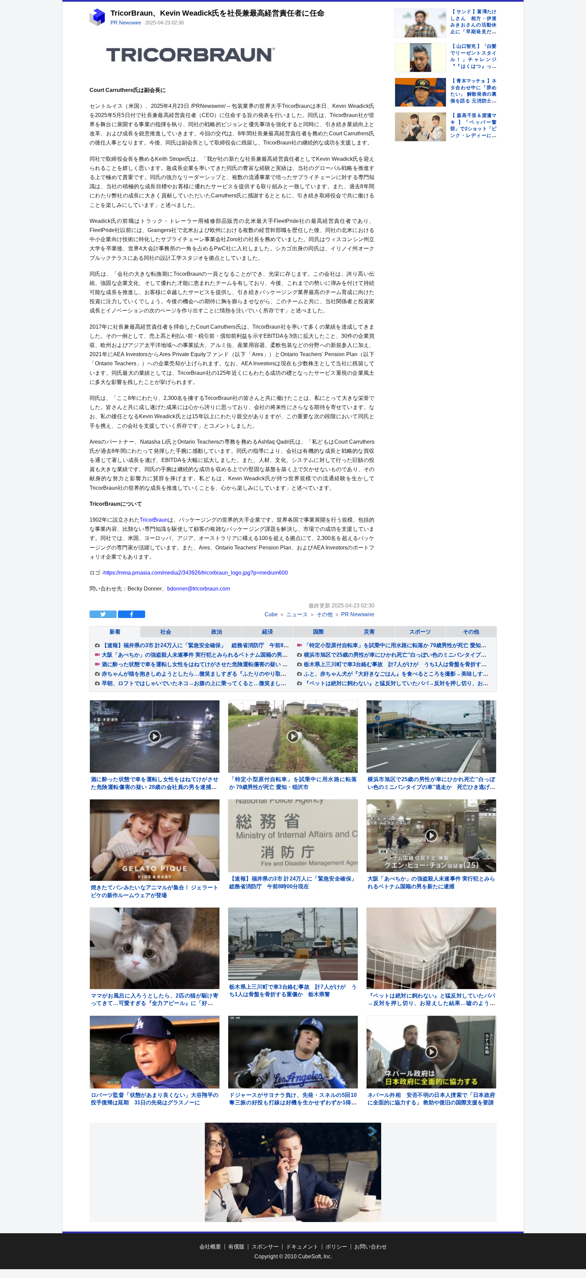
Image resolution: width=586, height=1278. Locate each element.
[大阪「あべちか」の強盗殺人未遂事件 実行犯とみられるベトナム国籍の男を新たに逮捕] (431, 835)
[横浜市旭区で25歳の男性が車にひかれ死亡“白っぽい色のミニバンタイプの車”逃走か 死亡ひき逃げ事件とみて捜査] (431, 736)
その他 (471, 632)
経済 (267, 632)
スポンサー (265, 1247)
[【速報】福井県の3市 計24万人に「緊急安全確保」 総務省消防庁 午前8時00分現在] (293, 835)
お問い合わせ (370, 1247)
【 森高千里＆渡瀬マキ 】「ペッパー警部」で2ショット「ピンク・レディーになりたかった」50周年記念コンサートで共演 (473, 135)
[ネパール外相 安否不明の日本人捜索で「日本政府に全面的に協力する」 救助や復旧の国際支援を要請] (431, 1052)
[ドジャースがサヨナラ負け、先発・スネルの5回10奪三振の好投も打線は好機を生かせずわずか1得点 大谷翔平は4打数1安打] (293, 1052)
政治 (216, 632)
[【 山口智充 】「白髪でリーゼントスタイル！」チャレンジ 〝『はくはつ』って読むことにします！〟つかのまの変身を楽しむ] (420, 57)
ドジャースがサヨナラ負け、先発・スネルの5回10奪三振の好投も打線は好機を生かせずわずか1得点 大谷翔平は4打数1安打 (295, 1102)
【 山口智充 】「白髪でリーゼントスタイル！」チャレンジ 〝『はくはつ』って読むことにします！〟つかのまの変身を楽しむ (475, 66)
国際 (318, 632)
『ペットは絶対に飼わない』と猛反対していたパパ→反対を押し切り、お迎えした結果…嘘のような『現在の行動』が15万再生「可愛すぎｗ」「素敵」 (431, 1003)
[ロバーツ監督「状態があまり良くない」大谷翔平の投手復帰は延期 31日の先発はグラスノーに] (154, 1052)
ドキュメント (302, 1247)
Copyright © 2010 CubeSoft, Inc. (293, 1256)
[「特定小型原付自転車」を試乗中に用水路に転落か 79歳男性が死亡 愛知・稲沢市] (293, 736)
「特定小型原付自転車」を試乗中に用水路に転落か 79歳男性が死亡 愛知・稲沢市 (403, 645)
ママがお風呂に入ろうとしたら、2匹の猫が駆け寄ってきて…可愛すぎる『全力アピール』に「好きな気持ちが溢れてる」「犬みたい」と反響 (154, 1003)
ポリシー (336, 1247)
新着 (115, 632)
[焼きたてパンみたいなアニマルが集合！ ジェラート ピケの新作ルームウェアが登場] (154, 840)
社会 (165, 632)
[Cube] (97, 24)
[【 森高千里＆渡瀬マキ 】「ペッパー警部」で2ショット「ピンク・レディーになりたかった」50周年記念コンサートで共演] (420, 127)
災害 (369, 632)
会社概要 (210, 1247)
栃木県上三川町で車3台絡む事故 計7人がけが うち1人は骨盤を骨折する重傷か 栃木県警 (417, 664)
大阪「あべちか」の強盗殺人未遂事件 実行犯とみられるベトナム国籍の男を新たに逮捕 (208, 655)
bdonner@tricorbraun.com (198, 589)
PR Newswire (126, 22)
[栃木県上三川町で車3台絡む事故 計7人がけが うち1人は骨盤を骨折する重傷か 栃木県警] (293, 944)
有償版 (236, 1247)
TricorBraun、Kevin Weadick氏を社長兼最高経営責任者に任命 (218, 13)
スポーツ (420, 632)
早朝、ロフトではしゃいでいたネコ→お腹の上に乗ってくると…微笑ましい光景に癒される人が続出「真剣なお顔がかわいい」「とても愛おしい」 (281, 683)
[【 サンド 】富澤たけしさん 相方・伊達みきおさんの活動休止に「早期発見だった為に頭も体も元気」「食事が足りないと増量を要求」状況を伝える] (420, 23)
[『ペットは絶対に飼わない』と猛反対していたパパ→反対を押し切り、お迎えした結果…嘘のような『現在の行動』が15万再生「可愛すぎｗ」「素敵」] (431, 972)
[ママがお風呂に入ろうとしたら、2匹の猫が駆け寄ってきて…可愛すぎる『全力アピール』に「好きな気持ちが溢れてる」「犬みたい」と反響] (154, 972)
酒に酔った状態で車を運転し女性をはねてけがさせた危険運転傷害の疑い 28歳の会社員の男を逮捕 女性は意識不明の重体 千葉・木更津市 (269, 664)
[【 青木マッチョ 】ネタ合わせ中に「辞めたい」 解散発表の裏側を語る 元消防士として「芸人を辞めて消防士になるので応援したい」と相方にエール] (420, 92)
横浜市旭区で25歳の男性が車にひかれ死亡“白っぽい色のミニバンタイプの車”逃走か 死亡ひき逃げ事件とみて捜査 (431, 786)
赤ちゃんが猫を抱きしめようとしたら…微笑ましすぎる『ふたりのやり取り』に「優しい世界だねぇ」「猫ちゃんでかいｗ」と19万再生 (267, 674)
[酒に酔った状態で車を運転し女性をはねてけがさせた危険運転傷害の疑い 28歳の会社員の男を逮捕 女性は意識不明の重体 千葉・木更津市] (154, 736)
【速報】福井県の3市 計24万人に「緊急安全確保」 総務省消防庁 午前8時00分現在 (206, 645)
